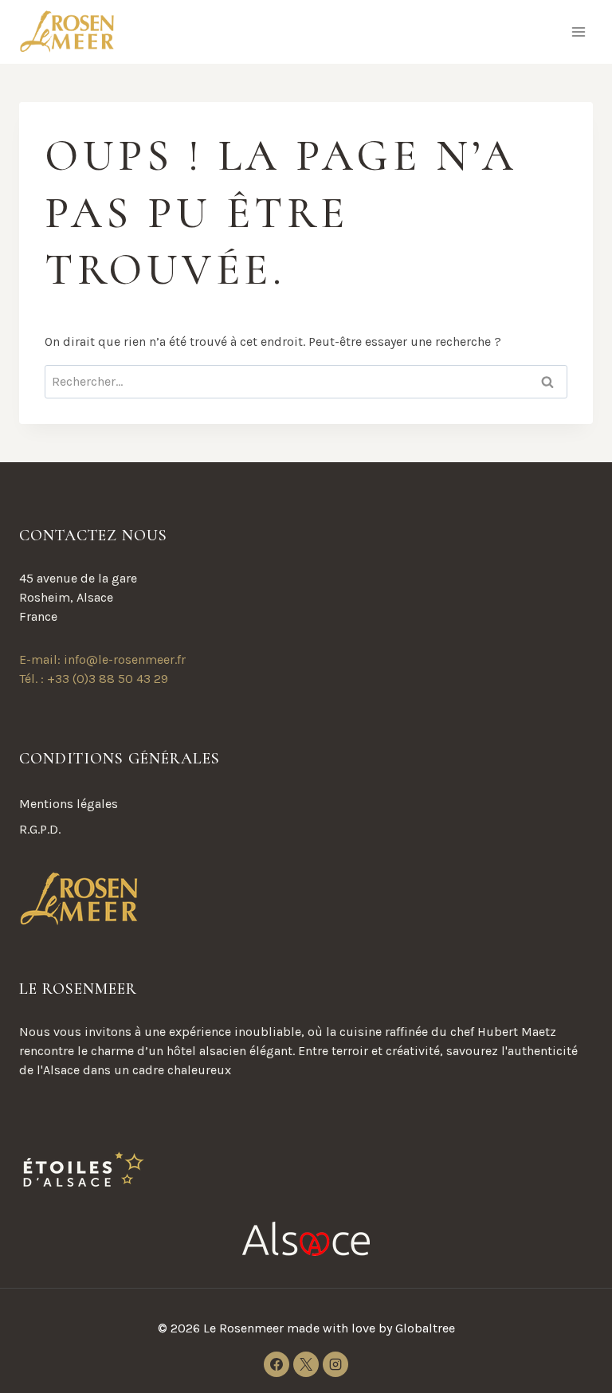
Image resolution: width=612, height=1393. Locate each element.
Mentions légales (68, 803)
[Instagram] (335, 1364)
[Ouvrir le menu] (578, 31)
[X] (306, 1364)
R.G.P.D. (40, 829)
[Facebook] (276, 1364)
